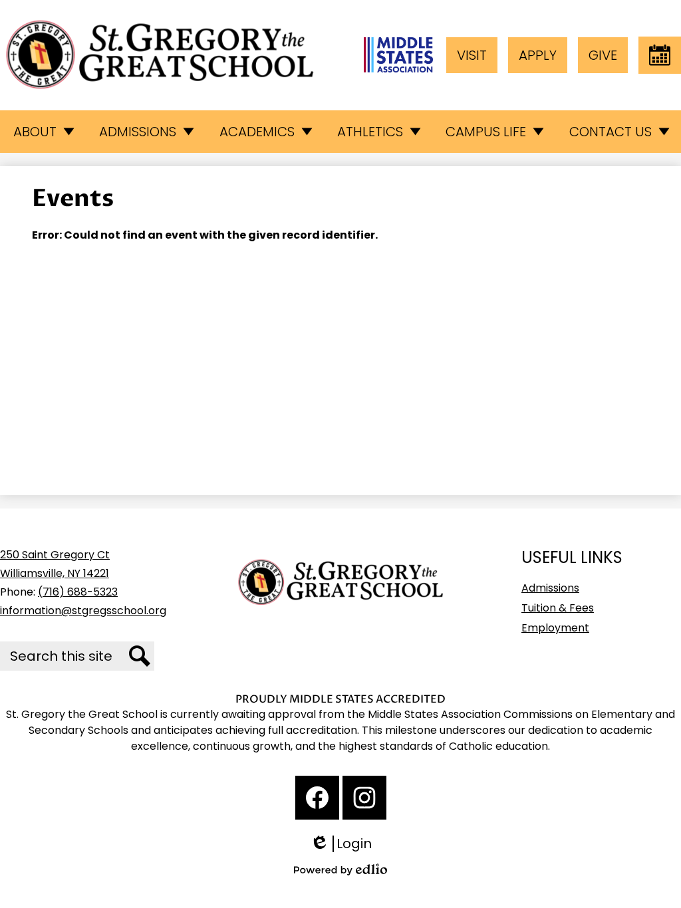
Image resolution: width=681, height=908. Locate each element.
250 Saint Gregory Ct (55, 554)
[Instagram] (364, 798)
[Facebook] (317, 798)
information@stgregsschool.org (83, 610)
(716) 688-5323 (78, 592)
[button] (43, 131)
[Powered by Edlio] (340, 869)
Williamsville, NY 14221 (54, 573)
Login (345, 844)
